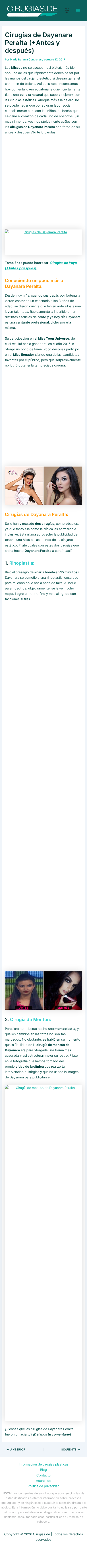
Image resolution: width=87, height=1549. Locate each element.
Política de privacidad (44, 1486)
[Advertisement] (43, 184)
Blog (43, 1470)
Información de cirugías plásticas (43, 1464)
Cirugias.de (67, 10)
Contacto (43, 1475)
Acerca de (43, 1481)
